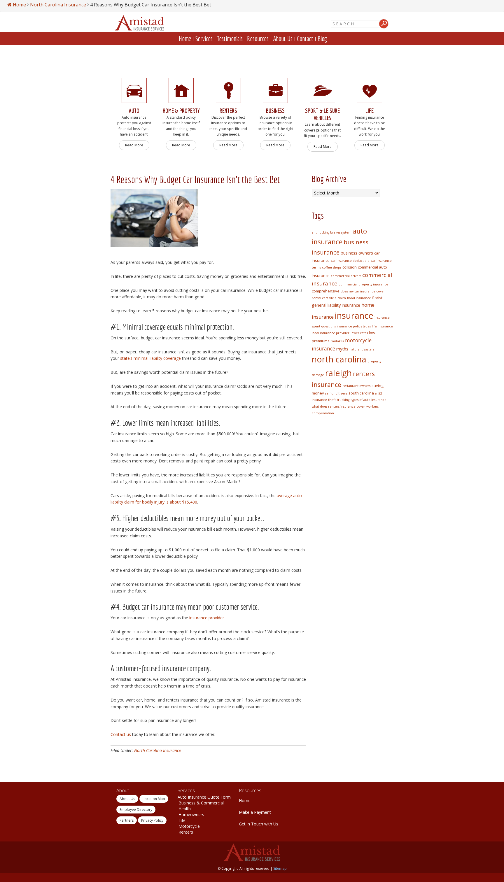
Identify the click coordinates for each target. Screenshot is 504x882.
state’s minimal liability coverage (150, 358)
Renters (185, 832)
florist (377, 297)
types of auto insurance (368, 400)
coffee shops (331, 267)
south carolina (361, 393)
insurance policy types (354, 326)
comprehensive (326, 291)
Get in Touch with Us (258, 824)
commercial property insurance (363, 284)
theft (332, 400)
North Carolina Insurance (157, 750)
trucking (343, 400)
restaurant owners (356, 386)
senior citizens (336, 393)
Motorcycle (189, 826)
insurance (354, 315)
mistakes (337, 341)
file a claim (337, 298)
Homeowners (191, 814)
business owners (357, 253)
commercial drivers (346, 276)
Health (184, 808)
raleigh (338, 372)
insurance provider (206, 617)
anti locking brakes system (331, 232)
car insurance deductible (350, 261)
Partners (127, 820)
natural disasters (361, 349)
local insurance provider (330, 333)
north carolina (339, 359)
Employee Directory (136, 809)
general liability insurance (336, 305)
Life (182, 820)
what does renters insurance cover (338, 406)
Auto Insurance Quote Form (204, 797)
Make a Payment (255, 812)
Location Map (154, 798)
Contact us (121, 734)
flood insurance (359, 298)
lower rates (359, 333)
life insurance (382, 326)
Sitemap (280, 868)
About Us (127, 798)
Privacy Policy (152, 820)
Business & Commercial (201, 803)
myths (342, 349)
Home (245, 800)
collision (349, 267)
